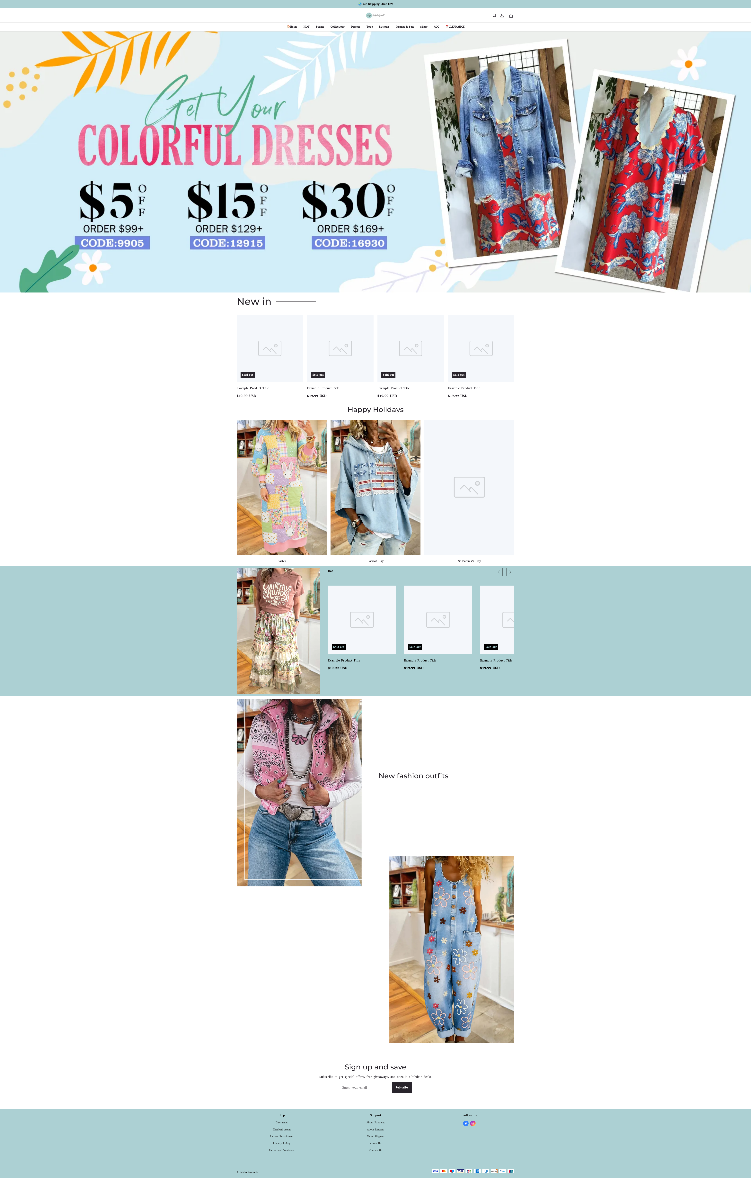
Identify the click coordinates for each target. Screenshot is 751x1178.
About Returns (375, 1129)
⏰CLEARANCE (454, 27)
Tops (370, 27)
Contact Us (375, 1150)
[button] (494, 16)
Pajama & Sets (405, 27)
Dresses (355, 27)
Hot (330, 571)
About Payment (376, 1122)
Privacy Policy (281, 1143)
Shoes (424, 27)
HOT (307, 27)
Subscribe (402, 1087)
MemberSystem (282, 1129)
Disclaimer (282, 1122)
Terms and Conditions (282, 1150)
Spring (320, 27)
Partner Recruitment (281, 1136)
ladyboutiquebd (251, 1172)
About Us (375, 1143)
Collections (338, 27)
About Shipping (375, 1136)
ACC (436, 27)
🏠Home (292, 27)
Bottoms (384, 27)
